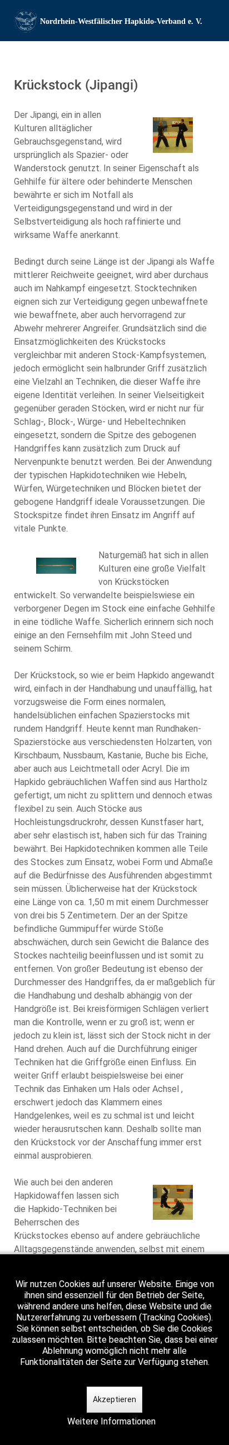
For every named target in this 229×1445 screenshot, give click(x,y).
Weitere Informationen (111, 1421)
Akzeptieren (114, 1399)
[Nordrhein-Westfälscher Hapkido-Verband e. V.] (114, 20)
